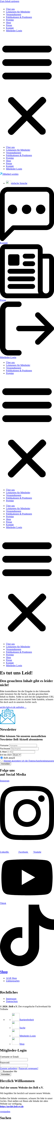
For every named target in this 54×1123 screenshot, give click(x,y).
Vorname (4, 745)
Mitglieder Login (14, 30)
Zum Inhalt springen (9, 1)
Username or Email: (9, 1056)
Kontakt (10, 28)
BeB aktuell (9, 758)
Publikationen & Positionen (19, 17)
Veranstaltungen (13, 14)
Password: (5, 1062)
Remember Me (10, 1071)
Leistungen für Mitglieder (18, 11)
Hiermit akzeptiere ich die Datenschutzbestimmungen (29, 761)
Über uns (10, 9)
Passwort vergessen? (28, 1068)
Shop (8, 22)
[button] (27, 89)
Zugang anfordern (8, 1068)
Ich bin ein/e (6, 754)
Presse (9, 25)
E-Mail (3, 751)
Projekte (10, 20)
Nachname (5, 748)
